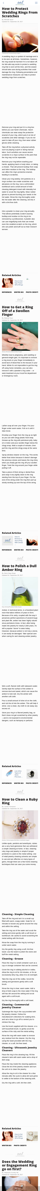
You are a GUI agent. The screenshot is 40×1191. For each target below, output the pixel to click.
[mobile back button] (3, 2)
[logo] (20, 2)
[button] (3, 2)
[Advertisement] (20, 104)
